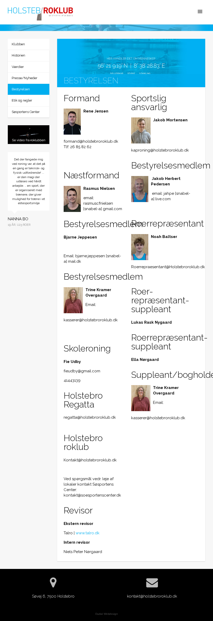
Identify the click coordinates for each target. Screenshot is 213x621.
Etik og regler (22, 100)
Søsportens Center (26, 112)
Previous (3, 216)
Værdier (18, 67)
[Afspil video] (28, 135)
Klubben (18, 44)
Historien (18, 55)
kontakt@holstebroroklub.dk (152, 596)
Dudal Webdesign (106, 613)
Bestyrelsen (21, 89)
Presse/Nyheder (24, 78)
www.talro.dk (87, 533)
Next (53, 216)
